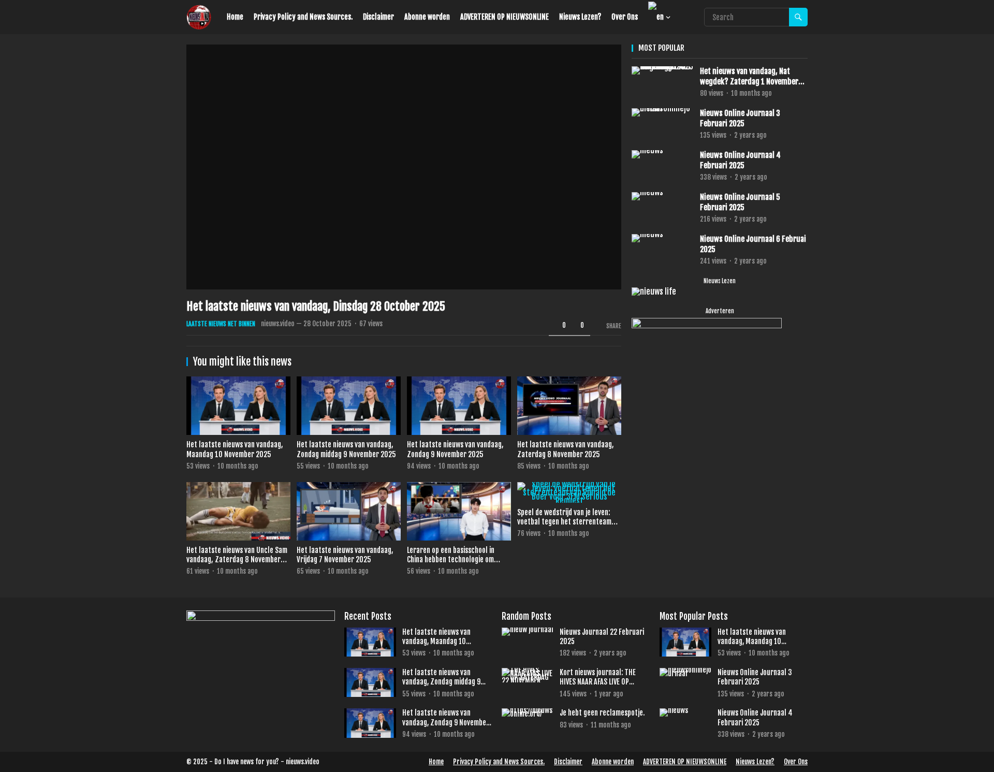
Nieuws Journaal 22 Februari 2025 (602, 637)
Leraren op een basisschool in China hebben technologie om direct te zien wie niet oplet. (450, 559)
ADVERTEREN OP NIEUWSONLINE (504, 16)
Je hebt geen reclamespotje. (602, 712)
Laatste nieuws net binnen (220, 324)
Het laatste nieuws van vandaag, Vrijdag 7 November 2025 (345, 555)
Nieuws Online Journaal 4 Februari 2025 (740, 160)
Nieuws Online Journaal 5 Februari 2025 (740, 202)
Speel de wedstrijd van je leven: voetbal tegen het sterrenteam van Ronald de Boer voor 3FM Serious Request (564, 526)
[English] (656, 17)
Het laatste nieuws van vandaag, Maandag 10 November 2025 (234, 449)
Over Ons (624, 16)
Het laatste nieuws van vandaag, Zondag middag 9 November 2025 (346, 449)
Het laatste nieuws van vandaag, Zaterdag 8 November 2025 (565, 449)
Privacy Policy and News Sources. (303, 16)
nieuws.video (278, 323)
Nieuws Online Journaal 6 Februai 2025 (753, 244)
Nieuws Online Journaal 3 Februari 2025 (740, 118)
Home (235, 16)
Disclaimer (378, 16)
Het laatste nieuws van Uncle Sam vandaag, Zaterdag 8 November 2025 (236, 559)
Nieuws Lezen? (580, 16)
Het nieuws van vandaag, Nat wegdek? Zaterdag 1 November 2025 (749, 76)
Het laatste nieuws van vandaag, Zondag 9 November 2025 (455, 449)
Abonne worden (427, 16)
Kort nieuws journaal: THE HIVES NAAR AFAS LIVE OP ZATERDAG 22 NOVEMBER (598, 677)
